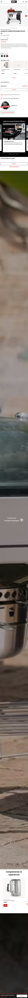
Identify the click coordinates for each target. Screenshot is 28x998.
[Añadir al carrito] (5, 905)
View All (14, 77)
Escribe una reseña (4, 39)
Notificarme (22, 996)
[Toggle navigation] (1, 2)
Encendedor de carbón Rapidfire (9, 900)
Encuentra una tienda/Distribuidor (8, 112)
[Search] (24, 1)
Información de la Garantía (14, 166)
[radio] (2, 56)
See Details (14, 163)
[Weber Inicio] (14, 2)
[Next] (26, 16)
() (15, 98)
